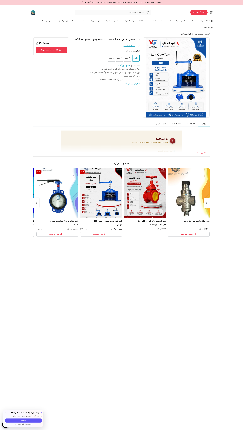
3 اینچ (136, 58)
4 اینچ (127, 58)
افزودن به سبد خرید (49, 50)
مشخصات (177, 123)
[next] (36, 203)
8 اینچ (111, 58)
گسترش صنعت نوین (202, 34)
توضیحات (191, 123)
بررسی (204, 123)
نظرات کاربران (161, 123)
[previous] (207, 203)
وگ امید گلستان (129, 46)
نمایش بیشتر (202, 153)
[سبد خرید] (211, 12)
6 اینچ (119, 58)
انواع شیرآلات (186, 34)
